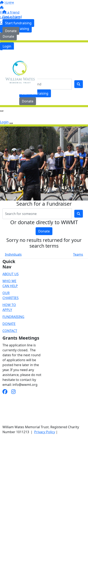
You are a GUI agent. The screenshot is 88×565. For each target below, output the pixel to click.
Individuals (13, 254)
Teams (78, 254)
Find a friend (12, 16)
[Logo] (19, 5)
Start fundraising (18, 23)
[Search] (78, 84)
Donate (11, 31)
